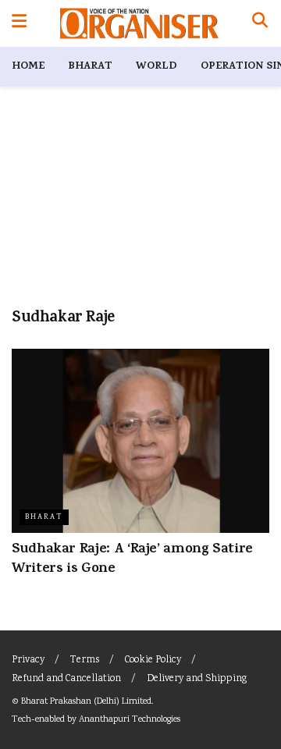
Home (28, 67)
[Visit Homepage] (139, 23)
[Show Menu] (19, 23)
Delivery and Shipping (197, 679)
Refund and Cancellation (66, 679)
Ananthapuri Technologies (129, 719)
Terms (84, 660)
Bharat (90, 67)
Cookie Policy (153, 660)
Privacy (28, 660)
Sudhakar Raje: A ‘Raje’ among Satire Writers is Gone (132, 559)
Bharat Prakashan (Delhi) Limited (86, 701)
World (156, 67)
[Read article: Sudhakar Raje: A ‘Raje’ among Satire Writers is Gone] (140, 441)
